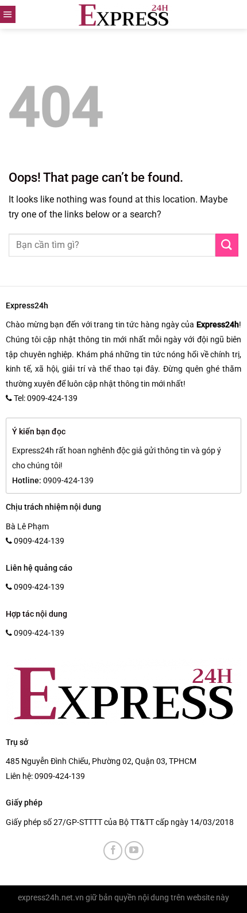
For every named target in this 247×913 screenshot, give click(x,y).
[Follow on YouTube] (134, 850)
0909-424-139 (59, 776)
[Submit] (226, 245)
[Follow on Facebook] (112, 850)
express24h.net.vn (51, 898)
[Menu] (8, 14)
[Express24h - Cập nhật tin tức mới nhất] (123, 14)
